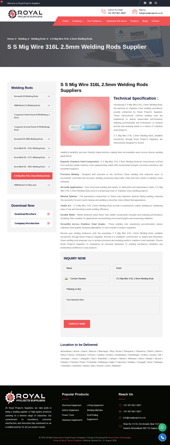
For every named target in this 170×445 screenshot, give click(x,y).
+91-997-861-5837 (117, 13)
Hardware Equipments (72, 420)
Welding (22, 38)
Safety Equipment (70, 410)
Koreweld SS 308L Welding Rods (28, 139)
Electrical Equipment (71, 405)
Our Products (94, 21)
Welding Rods (38, 38)
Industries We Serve (116, 21)
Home (66, 21)
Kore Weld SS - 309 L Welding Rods (29, 167)
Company (77, 21)
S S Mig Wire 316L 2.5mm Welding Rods (31, 176)
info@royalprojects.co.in (151, 13)
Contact (155, 21)
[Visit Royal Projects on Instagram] (155, 3)
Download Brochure (25, 214)
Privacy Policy (59, 440)
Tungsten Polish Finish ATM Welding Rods (31, 116)
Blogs (145, 21)
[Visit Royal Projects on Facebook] (145, 3)
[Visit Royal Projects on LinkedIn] (150, 3)
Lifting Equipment (95, 405)
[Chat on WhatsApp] (162, 427)
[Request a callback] (162, 437)
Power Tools (68, 415)
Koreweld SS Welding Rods (26, 96)
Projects (134, 21)
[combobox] (67, 278)
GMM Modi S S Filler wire (25, 185)
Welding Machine (95, 410)
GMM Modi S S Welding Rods (27, 105)
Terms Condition (74, 440)
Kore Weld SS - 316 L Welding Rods (29, 148)
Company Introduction (27, 223)
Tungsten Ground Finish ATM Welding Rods (31, 128)
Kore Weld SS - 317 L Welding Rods (29, 157)
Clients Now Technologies (119, 437)
